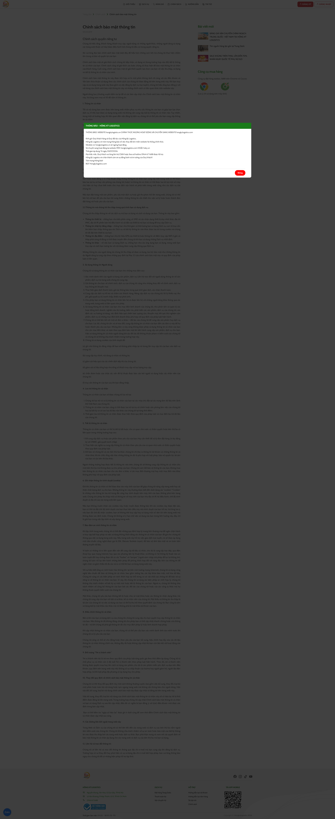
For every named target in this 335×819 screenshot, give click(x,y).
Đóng (240, 173)
